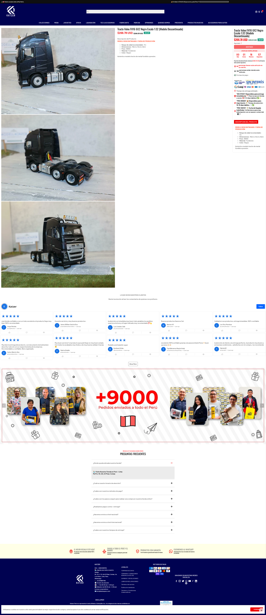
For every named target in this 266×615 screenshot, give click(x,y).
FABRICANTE (124, 23)
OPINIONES (149, 23)
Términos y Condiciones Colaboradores (128, 591)
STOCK (78, 23)
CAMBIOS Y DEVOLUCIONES (129, 578)
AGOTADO (249, 47)
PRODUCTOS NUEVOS (195, 23)
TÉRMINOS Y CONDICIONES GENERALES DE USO (129, 574)
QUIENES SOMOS (164, 23)
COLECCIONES (44, 23)
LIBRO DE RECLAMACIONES (129, 581)
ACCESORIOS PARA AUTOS (217, 23)
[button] (27, 322)
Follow (261, 306)
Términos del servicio (127, 584)
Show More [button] (133, 364)
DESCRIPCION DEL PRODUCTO (246, 122)
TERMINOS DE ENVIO (127, 570)
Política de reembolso (128, 587)
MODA (56, 23)
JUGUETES (67, 23)
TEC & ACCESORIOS (107, 23)
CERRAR (257, 609)
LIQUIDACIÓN (90, 23)
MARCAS (137, 23)
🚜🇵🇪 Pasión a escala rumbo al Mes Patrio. (12, 1)
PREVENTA (179, 23)
